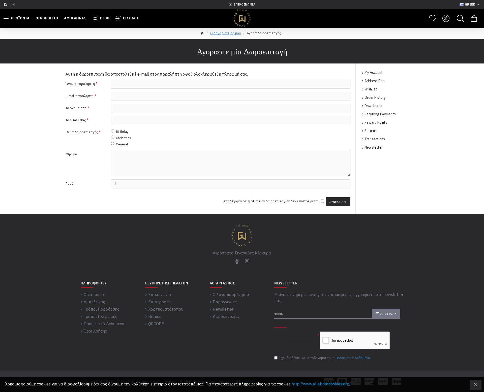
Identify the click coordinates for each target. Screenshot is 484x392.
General (122, 144)
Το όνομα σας (76, 108)
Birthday (122, 131)
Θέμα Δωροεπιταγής (82, 132)
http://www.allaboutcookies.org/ (321, 383)
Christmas (123, 138)
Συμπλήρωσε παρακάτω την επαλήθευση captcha (293, 338)
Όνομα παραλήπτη (80, 84)
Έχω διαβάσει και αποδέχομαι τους (324, 358)
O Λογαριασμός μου (225, 33)
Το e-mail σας (76, 120)
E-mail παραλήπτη (80, 96)
